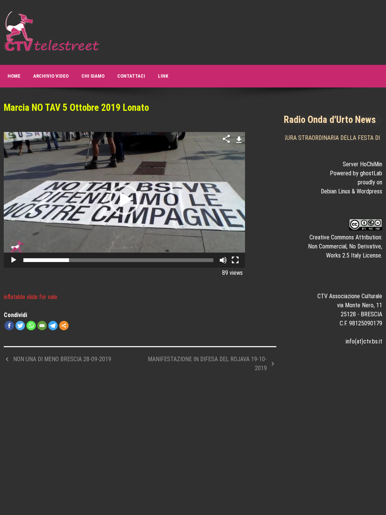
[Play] (13, 260)
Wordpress (369, 191)
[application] (124, 200)
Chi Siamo (92, 76)
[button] (124, 200)
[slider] (118, 260)
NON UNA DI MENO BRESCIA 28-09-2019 (62, 359)
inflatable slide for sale (30, 296)
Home (14, 76)
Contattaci (131, 76)
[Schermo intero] (235, 260)
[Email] (42, 325)
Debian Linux (335, 191)
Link (163, 76)
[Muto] (223, 260)
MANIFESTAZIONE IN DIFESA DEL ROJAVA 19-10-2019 (207, 364)
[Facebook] (9, 325)
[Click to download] (239, 138)
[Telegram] (53, 325)
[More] (64, 325)
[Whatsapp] (31, 325)
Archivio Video (51, 76)
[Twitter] (20, 325)
